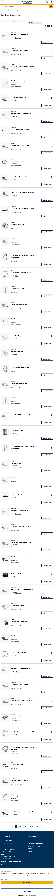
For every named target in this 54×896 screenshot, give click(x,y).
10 (37, 826)
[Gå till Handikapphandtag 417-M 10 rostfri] (27, 132)
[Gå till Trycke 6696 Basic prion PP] (27, 355)
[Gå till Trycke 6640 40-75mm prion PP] (27, 687)
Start (2, 10)
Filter (14, 21)
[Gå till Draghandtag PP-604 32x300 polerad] (27, 656)
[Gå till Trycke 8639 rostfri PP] (27, 466)
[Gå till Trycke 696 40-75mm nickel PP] (27, 180)
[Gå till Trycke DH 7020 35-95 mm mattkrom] (27, 545)
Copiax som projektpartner (35, 843)
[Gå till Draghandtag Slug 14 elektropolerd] (27, 370)
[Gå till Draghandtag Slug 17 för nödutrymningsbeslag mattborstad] (27, 751)
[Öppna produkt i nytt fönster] (52, 35)
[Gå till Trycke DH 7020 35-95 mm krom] (27, 101)
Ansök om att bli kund (34, 846)
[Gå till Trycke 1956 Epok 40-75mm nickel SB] (27, 529)
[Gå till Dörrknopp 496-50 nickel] (27, 227)
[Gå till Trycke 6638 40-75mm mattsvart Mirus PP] (27, 815)
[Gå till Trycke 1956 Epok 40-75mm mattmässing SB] (27, 703)
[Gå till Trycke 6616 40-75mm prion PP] (27, 323)
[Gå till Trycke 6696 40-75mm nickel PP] (27, 38)
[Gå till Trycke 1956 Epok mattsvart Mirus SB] (27, 561)
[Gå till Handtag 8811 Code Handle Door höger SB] (27, 196)
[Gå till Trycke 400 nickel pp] (27, 339)
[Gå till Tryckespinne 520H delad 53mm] (27, 624)
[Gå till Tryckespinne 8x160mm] (27, 291)
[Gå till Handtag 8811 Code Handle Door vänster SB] (27, 211)
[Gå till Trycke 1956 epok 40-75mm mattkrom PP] (27, 593)
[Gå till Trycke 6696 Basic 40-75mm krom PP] (27, 482)
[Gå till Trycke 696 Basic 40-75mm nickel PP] (27, 148)
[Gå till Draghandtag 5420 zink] (27, 434)
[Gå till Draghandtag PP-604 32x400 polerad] (27, 276)
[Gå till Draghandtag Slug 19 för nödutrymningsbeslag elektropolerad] (27, 450)
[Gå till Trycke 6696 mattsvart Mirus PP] (27, 640)
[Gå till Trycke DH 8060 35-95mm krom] (27, 386)
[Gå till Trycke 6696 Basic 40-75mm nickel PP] (27, 117)
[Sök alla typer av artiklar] (51, 6)
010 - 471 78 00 (7, 840)
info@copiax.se (7, 843)
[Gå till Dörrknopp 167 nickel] (27, 719)
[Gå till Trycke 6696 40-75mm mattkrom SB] (27, 418)
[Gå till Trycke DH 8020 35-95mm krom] (27, 608)
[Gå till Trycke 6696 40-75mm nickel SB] (27, 513)
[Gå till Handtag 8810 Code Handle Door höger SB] (27, 69)
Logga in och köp (47, 42)
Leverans (30, 851)
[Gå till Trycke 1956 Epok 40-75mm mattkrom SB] (27, 243)
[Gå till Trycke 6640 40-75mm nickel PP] (27, 783)
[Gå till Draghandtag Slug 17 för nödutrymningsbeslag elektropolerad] (27, 259)
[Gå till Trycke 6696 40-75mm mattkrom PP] (27, 672)
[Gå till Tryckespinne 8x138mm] (27, 402)
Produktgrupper (8, 10)
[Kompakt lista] (45, 26)
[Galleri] (51, 26)
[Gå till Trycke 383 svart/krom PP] (27, 767)
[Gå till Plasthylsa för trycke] (27, 577)
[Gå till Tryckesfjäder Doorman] (27, 164)
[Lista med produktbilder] (48, 26)
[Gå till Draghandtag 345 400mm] (27, 498)
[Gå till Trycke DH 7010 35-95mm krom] (27, 307)
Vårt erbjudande (32, 841)
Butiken (30, 848)
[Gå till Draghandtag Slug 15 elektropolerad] (27, 799)
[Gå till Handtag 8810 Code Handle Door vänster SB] (27, 85)
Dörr (14, 10)
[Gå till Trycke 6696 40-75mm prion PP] (27, 53)
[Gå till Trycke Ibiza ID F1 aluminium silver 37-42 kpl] (27, 735)
